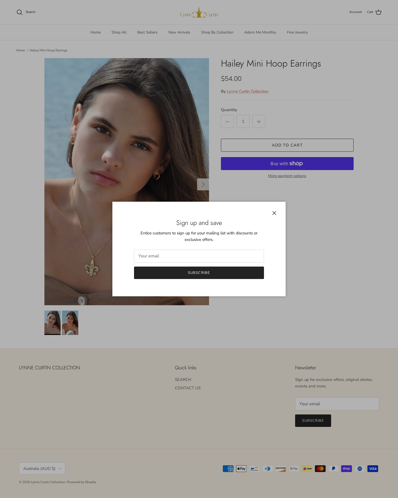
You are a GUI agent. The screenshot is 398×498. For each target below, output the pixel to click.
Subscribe (199, 272)
